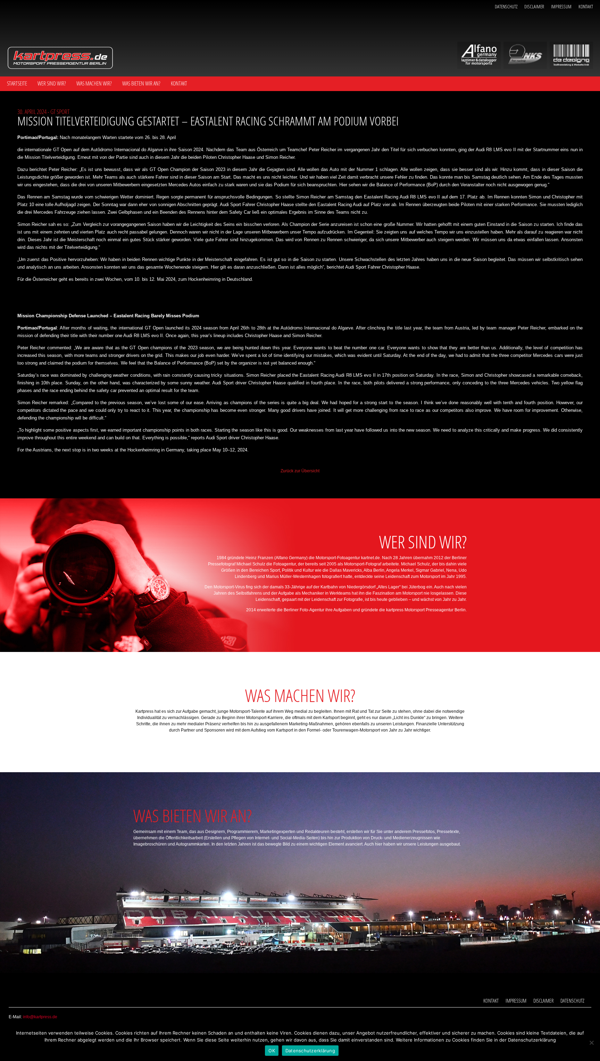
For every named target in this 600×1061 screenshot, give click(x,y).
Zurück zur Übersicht (300, 470)
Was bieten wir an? (141, 83)
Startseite (17, 83)
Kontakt (585, 6)
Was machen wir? (94, 83)
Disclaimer (534, 6)
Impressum (561, 6)
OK (271, 1050)
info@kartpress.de (40, 1016)
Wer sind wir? (52, 83)
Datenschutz (506, 6)
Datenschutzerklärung (310, 1050)
